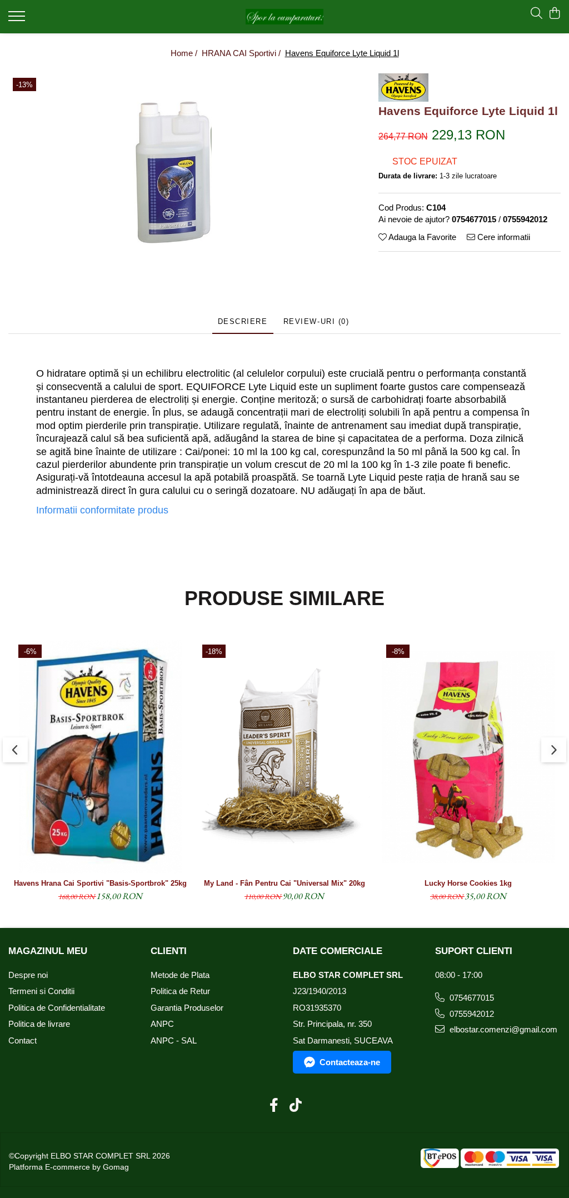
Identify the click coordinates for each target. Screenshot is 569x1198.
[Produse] (18, 19)
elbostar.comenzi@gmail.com (502, 1029)
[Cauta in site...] (536, 14)
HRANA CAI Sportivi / (242, 53)
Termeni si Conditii (41, 991)
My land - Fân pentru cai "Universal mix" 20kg (284, 883)
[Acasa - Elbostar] (285, 16)
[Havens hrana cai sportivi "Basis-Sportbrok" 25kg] (100, 756)
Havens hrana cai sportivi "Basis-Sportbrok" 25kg (100, 883)
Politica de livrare (39, 1024)
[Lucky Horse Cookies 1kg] (468, 756)
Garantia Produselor (187, 1007)
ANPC (162, 1024)
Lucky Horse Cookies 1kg (468, 883)
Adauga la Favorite (421, 237)
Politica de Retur (180, 991)
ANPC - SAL (174, 1040)
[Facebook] (273, 1106)
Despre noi (28, 975)
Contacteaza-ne (350, 1062)
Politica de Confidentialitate (56, 1007)
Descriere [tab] (243, 321)
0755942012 (470, 1014)
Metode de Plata (180, 975)
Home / (185, 53)
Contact (22, 1040)
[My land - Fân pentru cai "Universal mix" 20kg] (284, 756)
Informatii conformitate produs (102, 510)
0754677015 (470, 997)
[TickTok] (295, 1106)
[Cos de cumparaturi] (555, 14)
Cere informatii (502, 237)
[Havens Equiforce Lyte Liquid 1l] (175, 172)
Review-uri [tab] (316, 321)
